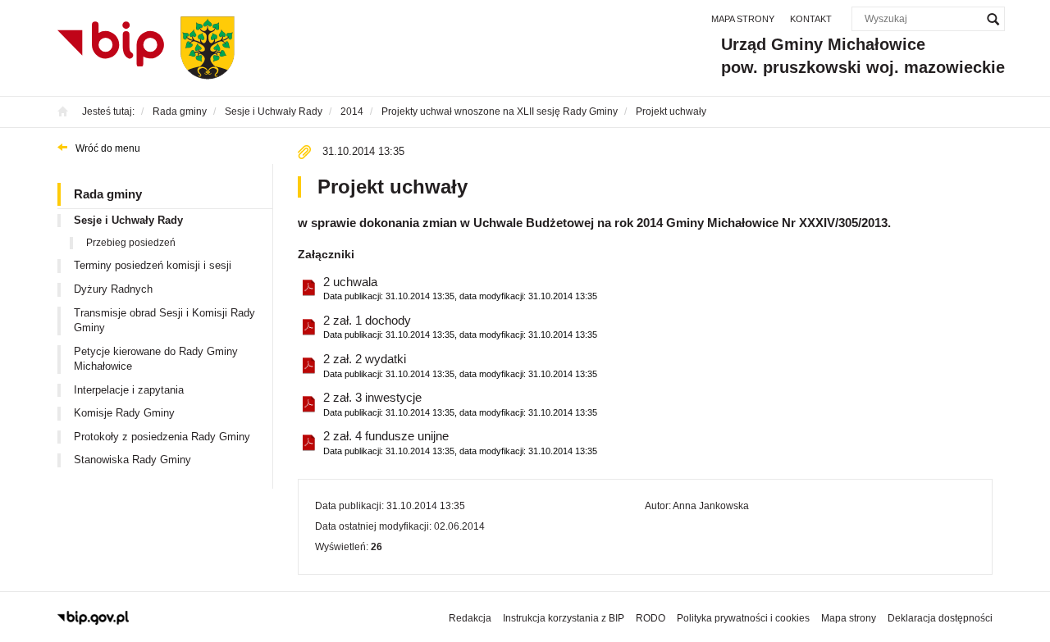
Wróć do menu (107, 148)
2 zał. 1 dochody (460, 326)
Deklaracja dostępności (940, 618)
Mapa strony (742, 19)
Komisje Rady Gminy (124, 413)
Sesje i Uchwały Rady (128, 220)
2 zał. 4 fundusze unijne (460, 442)
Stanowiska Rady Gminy (132, 459)
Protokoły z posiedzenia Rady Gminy (162, 436)
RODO (650, 618)
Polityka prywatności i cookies (743, 618)
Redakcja (470, 618)
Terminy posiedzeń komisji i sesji (152, 265)
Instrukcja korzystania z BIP (563, 618)
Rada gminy (108, 194)
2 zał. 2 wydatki (460, 365)
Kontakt (811, 19)
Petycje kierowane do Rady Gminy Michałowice (156, 359)
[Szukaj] (992, 19)
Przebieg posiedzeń (131, 242)
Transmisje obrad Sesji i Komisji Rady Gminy (164, 321)
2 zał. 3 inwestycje (460, 403)
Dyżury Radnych (113, 289)
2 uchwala (460, 288)
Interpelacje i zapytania (129, 390)
